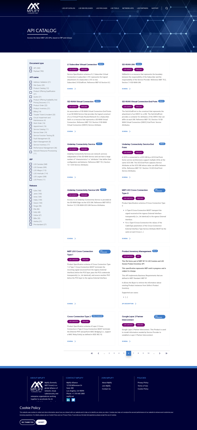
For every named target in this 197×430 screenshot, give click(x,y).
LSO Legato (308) (40, 177)
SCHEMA (70, 88)
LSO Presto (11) (39, 180)
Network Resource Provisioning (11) (45, 152)
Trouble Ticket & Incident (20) (44, 115)
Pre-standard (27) (40, 224)
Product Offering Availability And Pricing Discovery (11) (45, 101)
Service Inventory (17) (42, 145)
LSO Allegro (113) (40, 170)
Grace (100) (38, 203)
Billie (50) (37, 218)
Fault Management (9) (42, 139)
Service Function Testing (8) (44, 136)
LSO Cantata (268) (40, 164)
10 (148, 353)
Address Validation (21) (42, 82)
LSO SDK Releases (86, 8)
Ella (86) (37, 209)
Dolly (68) (37, 212)
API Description (127, 303)
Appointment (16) (40, 126)
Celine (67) (37, 215)
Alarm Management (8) (42, 142)
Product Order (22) (40, 105)
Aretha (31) (38, 221)
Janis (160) (38, 194)
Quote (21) (37, 97)
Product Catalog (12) (41, 88)
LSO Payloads (101, 8)
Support (155, 8)
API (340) (37, 68)
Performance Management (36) (45, 148)
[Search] (167, 8)
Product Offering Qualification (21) (44, 92)
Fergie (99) (37, 206)
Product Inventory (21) (42, 108)
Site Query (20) (39, 85)
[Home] (33, 8)
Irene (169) (38, 197)
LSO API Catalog (68, 8)
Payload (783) (39, 71)
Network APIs (128, 8)
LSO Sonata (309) (40, 167)
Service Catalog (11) (41, 129)
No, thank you (27, 422)
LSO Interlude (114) (41, 174)
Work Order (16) (39, 123)
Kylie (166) (37, 191)
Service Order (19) (40, 132)
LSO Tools (115, 8)
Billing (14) (37, 112)
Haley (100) (38, 200)
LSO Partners (142, 8)
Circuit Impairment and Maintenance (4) (42, 119)
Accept (41, 422)
